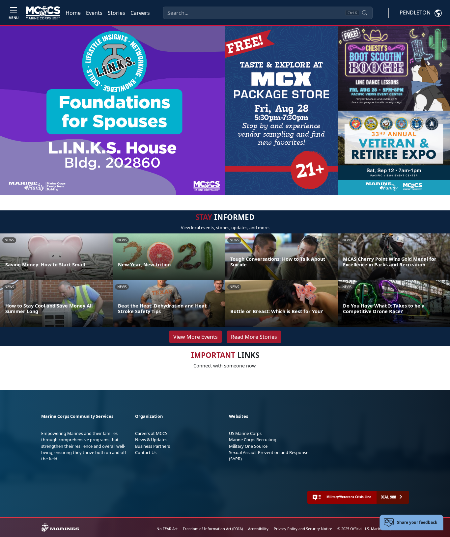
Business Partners (152, 446)
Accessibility (258, 528)
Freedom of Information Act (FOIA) (213, 528)
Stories (116, 12)
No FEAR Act (167, 528)
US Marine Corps (245, 433)
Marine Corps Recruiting (252, 440)
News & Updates (151, 440)
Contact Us (145, 452)
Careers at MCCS (151, 433)
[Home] (43, 13)
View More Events (195, 336)
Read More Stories (254, 336)
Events (94, 12)
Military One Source (248, 446)
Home (73, 12)
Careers (140, 12)
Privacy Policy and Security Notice (303, 528)
